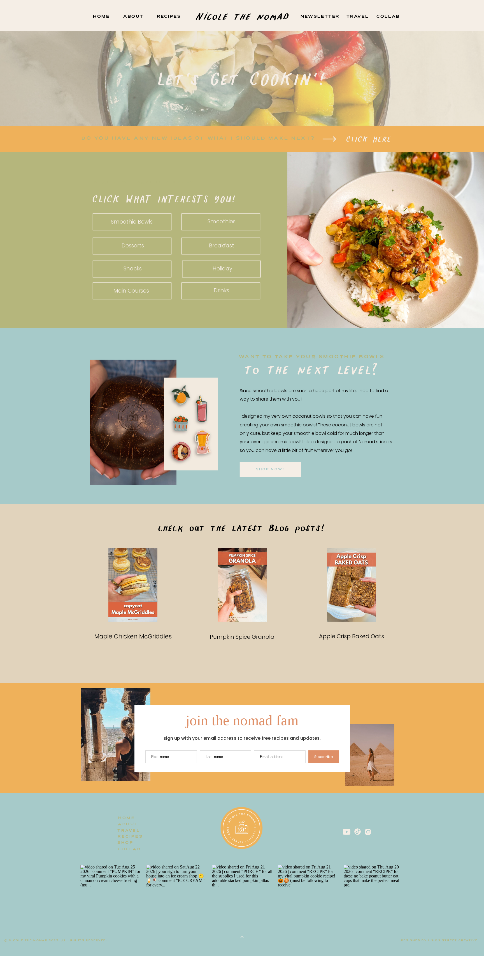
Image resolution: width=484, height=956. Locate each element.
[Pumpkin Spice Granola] (242, 585)
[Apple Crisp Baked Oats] (351, 585)
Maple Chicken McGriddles (133, 636)
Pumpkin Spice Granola (242, 637)
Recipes (133, 629)
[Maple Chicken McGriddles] (133, 585)
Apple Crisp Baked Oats (351, 636)
